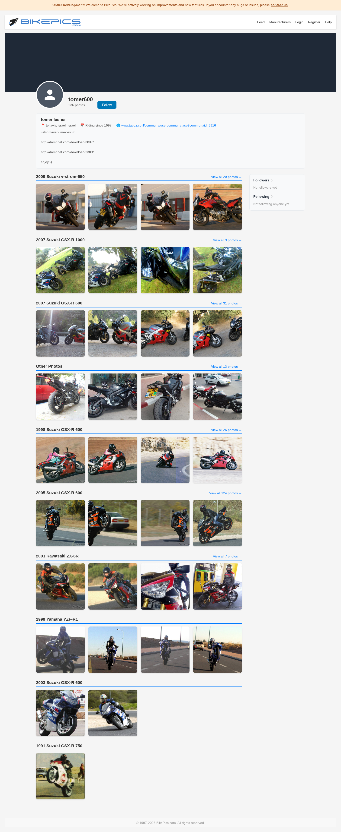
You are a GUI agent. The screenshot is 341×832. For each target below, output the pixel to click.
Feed (261, 22)
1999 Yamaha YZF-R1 (57, 619)
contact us (279, 5)
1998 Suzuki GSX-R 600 (59, 429)
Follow (107, 105)
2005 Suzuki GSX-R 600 (59, 492)
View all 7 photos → (227, 556)
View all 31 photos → (226, 303)
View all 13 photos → (226, 366)
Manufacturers (280, 22)
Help (328, 22)
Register (314, 22)
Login (299, 22)
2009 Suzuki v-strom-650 (60, 176)
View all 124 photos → (225, 493)
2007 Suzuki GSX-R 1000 (60, 239)
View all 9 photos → (227, 240)
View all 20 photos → (226, 177)
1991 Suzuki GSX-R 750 (59, 745)
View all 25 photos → (226, 430)
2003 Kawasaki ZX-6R (57, 556)
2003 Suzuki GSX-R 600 (59, 682)
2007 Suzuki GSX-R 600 (59, 303)
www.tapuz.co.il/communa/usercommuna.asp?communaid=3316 (168, 125)
